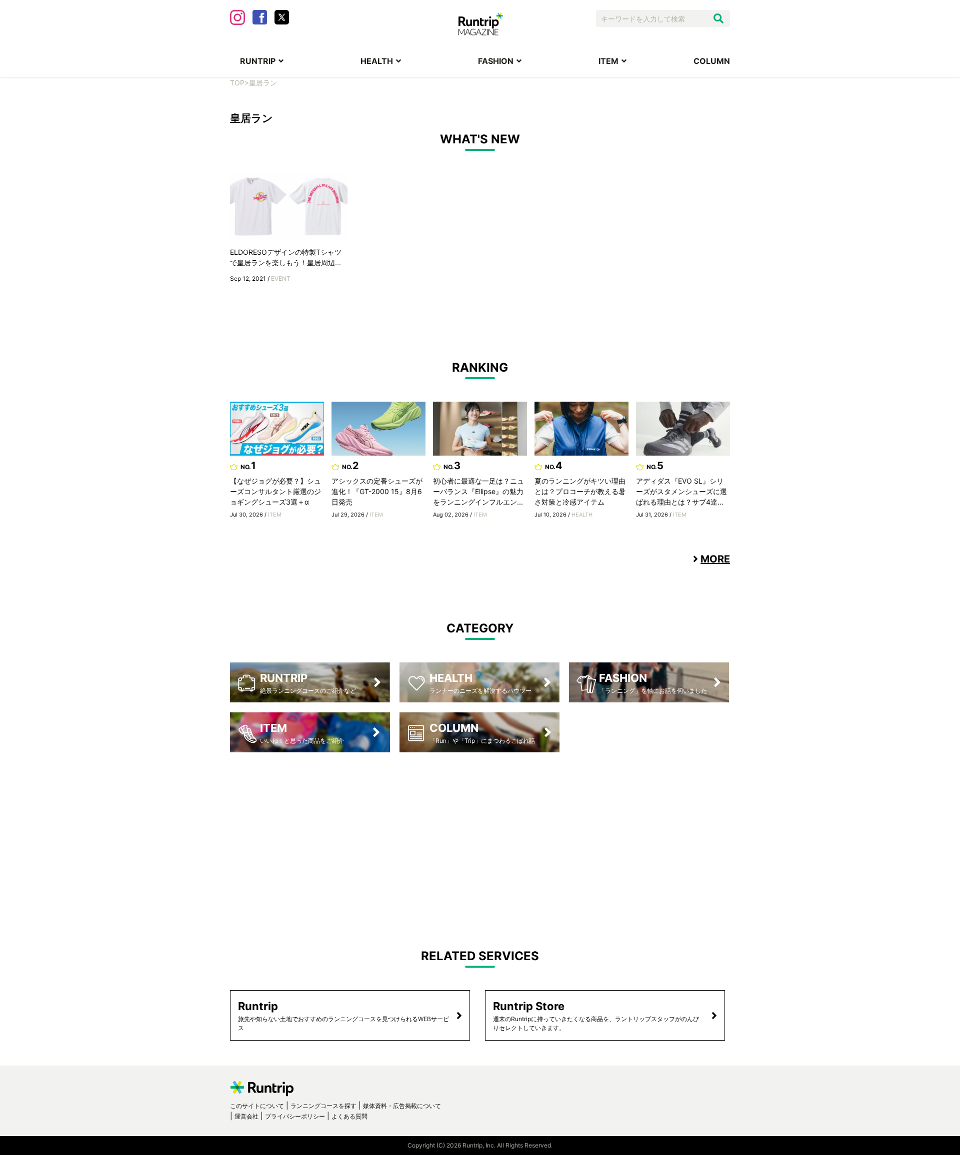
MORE (715, 559)
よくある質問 (350, 1116)
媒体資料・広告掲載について (402, 1106)
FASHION (496, 61)
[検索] (718, 18)
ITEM (608, 61)
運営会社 (246, 1116)
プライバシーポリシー (295, 1116)
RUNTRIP (258, 61)
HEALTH (376, 61)
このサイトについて (257, 1106)
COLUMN (712, 61)
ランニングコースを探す (323, 1106)
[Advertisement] (480, 842)
